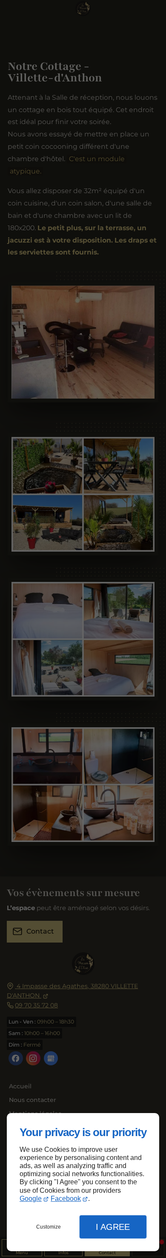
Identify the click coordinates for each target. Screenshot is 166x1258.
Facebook (66, 1198)
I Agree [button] (113, 1227)
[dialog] (83, 1182)
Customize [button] (48, 1227)
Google (31, 1198)
